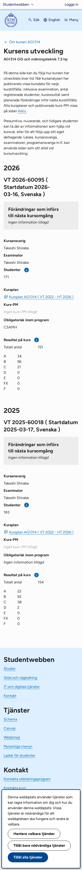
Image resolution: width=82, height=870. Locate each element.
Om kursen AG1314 (24, 42)
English (54, 20)
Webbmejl (12, 737)
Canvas (9, 728)
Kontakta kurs (15, 788)
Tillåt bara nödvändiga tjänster (39, 845)
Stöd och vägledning (20, 677)
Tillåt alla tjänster (27, 857)
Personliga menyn (18, 746)
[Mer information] (26, 270)
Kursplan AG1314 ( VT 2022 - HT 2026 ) (41, 297)
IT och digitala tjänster (22, 687)
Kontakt (10, 696)
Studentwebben (16, 4)
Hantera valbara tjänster (34, 834)
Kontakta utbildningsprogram (27, 779)
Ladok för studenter (19, 755)
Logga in (71, 4)
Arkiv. (22, 111)
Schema (10, 719)
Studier (9, 668)
